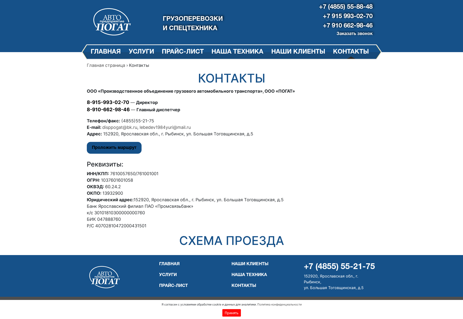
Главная (106, 52)
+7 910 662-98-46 (348, 26)
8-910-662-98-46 (108, 109)
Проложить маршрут (114, 148)
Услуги (141, 52)
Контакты (351, 52)
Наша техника (237, 52)
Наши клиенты (298, 52)
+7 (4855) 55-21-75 (339, 267)
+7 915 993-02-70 (348, 16)
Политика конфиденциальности (279, 304)
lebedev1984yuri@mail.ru (165, 127)
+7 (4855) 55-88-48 (346, 7)
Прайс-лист (183, 52)
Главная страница (106, 65)
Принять (231, 313)
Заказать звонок (355, 34)
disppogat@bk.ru (119, 127)
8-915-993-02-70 (108, 102)
